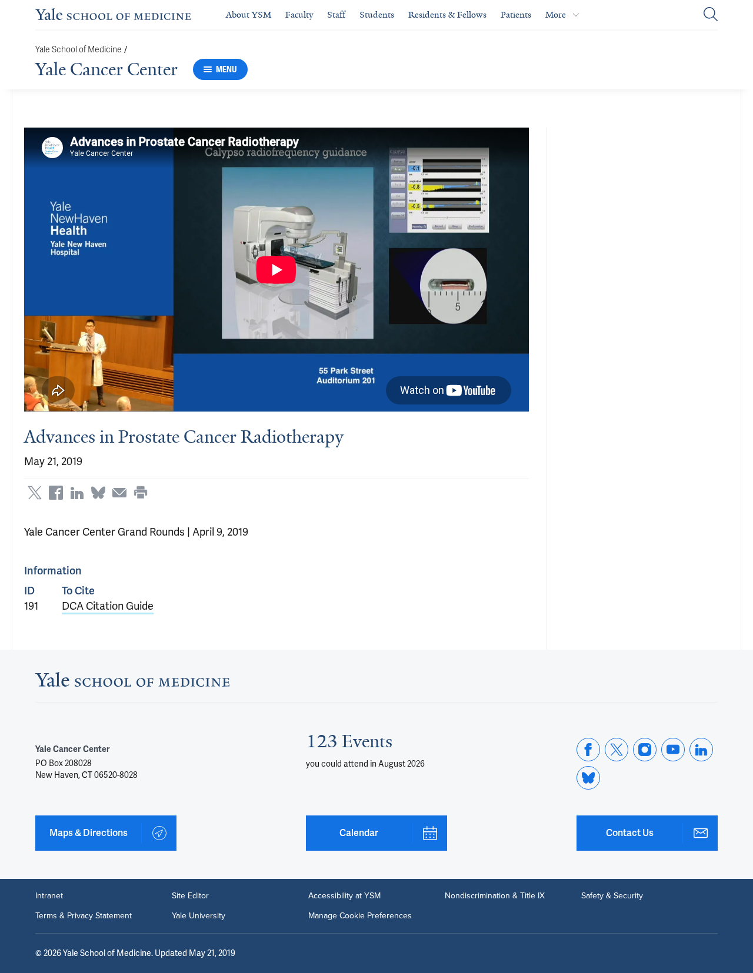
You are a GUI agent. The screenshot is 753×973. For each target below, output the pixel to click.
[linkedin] (701, 749)
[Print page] (141, 493)
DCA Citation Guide (108, 606)
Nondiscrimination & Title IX (495, 896)
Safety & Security (612, 896)
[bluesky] (588, 778)
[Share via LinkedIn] (77, 493)
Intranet (49, 896)
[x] (616, 749)
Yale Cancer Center (106, 69)
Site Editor (190, 896)
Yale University (198, 916)
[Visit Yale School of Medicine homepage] (132, 683)
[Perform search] (711, 15)
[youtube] (673, 749)
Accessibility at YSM (344, 896)
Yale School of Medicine (78, 50)
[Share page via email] (119, 493)
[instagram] (645, 749)
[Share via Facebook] (56, 493)
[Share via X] (35, 493)
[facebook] (588, 749)
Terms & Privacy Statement (83, 916)
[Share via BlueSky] (98, 493)
